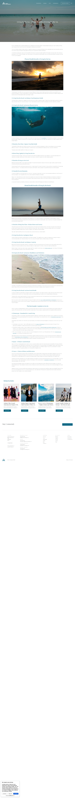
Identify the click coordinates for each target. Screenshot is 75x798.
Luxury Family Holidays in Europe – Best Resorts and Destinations (63, 404)
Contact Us (44, 443)
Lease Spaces (45, 439)
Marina (45, 3)
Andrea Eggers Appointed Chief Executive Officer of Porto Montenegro (28, 404)
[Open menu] (71, 3)
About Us (44, 436)
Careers (44, 440)
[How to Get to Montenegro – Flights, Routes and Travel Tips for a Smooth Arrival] (46, 393)
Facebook (56, 436)
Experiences (55, 3)
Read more (7, 410)
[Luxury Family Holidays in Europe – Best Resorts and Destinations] (63, 393)
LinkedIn (56, 440)
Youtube (56, 439)
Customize (4, 793)
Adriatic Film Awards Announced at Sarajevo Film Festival (11, 404)
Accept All (15, 793)
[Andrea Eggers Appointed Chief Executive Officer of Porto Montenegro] (29, 393)
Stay (50, 3)
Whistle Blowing (69, 439)
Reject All (10, 793)
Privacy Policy (69, 436)
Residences (38, 3)
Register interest (65, 3)
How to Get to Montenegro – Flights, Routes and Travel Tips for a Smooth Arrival (45, 404)
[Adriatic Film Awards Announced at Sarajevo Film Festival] (11, 393)
